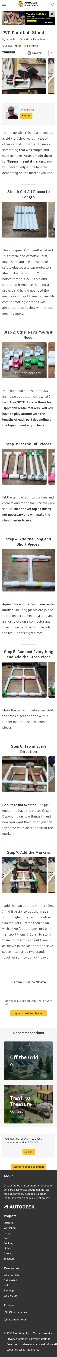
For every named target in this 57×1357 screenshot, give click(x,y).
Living (7, 1248)
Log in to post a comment (28, 1167)
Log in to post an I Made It (28, 1013)
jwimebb (11, 39)
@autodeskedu (18, 1319)
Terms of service (43, 1333)
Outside (24, 39)
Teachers (9, 1258)
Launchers (39, 39)
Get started (10, 1280)
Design (8, 1233)
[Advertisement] (28, 18)
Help (7, 1285)
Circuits (8, 1223)
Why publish (11, 1275)
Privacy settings (41, 1339)
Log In (28, 1151)
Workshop (10, 1228)
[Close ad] (52, 14)
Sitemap (9, 1290)
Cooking (8, 1243)
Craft (7, 1238)
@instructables (18, 1312)
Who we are (11, 1296)
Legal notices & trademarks (22, 1350)
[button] (4, 4)
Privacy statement (17, 1339)
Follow (26, 115)
